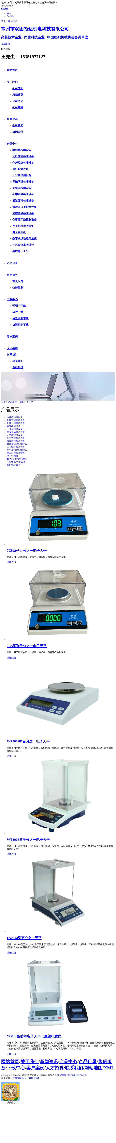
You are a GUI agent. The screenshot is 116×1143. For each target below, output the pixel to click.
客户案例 (12, 336)
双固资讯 (17, 131)
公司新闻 (17, 125)
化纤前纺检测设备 (23, 156)
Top (3, 1089)
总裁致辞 (17, 94)
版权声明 (61, 1075)
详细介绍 (11, 562)
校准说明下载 (20, 318)
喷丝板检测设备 (21, 149)
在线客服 (5, 43)
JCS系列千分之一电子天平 (27, 646)
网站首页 (12, 70)
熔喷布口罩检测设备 (24, 206)
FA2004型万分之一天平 (24, 938)
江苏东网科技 (19, 1078)
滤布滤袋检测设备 (23, 213)
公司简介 (17, 88)
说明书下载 (19, 305)
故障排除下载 (20, 324)
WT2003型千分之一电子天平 (28, 839)
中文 (9, 13)
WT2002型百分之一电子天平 (28, 741)
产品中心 (12, 143)
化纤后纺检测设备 (23, 162)
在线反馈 (17, 367)
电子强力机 (19, 232)
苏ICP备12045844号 (77, 1075)
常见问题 (17, 281)
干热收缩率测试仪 (23, 244)
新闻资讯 (12, 119)
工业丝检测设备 (21, 175)
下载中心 (12, 299)
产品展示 (12, 402)
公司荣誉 (17, 107)
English (10, 16)
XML (109, 1067)
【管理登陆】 (33, 1078)
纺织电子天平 (20, 251)
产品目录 (12, 263)
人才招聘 (12, 348)
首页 (3, 21)
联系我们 (12, 21)
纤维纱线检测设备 (23, 194)
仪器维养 (17, 287)
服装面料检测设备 (23, 200)
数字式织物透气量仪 (24, 238)
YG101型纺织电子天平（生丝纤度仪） (36, 1036)
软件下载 (17, 312)
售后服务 (12, 274)
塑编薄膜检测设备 (23, 181)
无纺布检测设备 (21, 187)
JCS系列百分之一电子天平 (27, 550)
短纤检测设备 (20, 169)
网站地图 (93, 1067)
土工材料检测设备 (23, 225)
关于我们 (12, 82)
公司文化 (17, 100)
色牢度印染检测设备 (24, 219)
